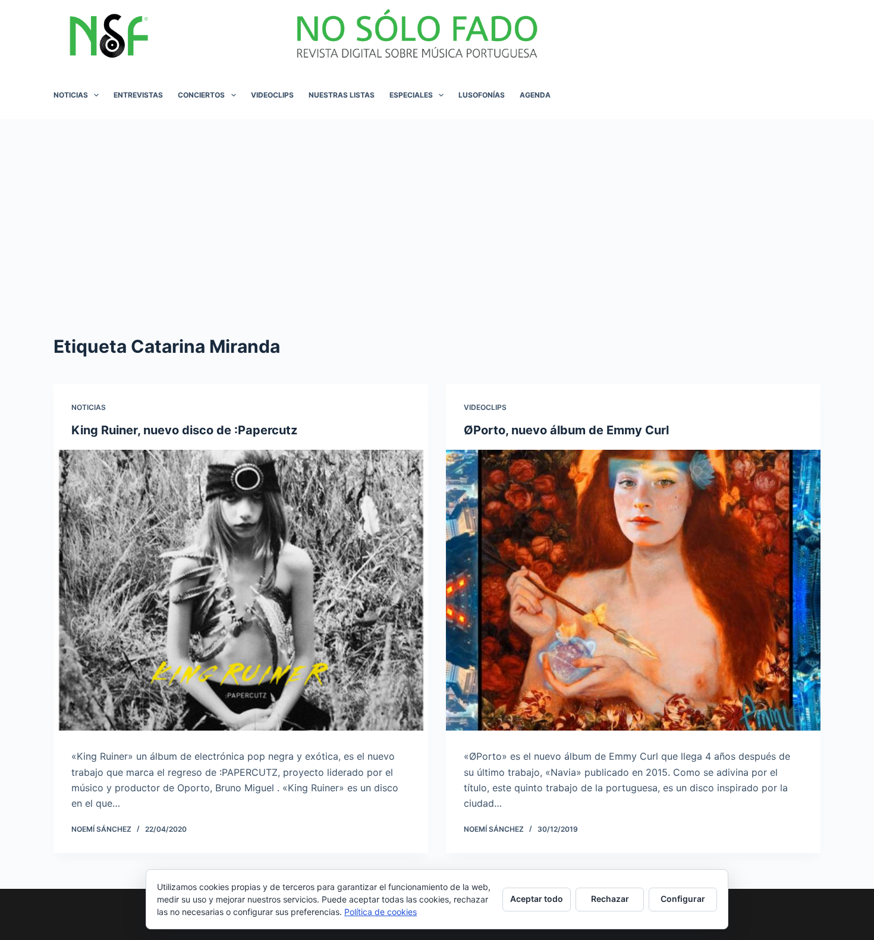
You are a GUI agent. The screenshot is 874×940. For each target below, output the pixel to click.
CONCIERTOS (201, 94)
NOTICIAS (71, 94)
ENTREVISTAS (138, 94)
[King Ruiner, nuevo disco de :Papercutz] (241, 590)
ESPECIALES (411, 94)
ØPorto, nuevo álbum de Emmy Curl (566, 430)
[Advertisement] (437, 208)
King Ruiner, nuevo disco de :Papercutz (184, 430)
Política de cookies (380, 912)
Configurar (683, 899)
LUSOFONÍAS (481, 94)
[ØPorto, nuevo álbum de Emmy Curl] (633, 590)
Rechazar (610, 899)
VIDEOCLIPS (272, 94)
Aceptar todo (536, 899)
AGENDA (535, 94)
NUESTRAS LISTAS (342, 94)
